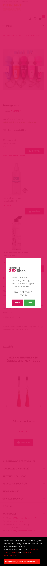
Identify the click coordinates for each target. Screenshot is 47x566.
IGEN (29, 302)
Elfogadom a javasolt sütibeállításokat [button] (21, 561)
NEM (17, 302)
